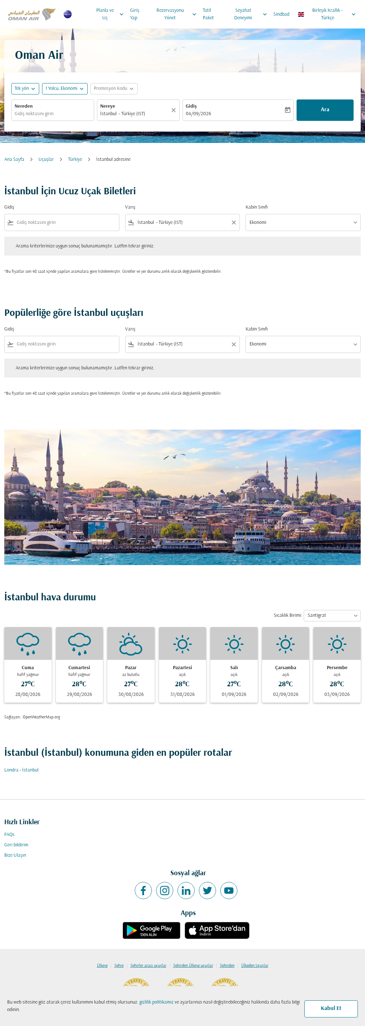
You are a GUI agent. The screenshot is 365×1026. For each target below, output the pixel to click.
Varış (130, 207)
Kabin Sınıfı (257, 207)
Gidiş (191, 106)
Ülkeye (102, 966)
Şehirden (227, 966)
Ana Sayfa (14, 159)
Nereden (24, 106)
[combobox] (53, 114)
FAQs (9, 834)
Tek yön (22, 88)
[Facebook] (143, 890)
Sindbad (281, 14)
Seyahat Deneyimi (251, 14)
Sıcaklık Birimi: (288, 615)
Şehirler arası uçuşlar (148, 966)
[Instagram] (164, 890)
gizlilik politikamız (156, 1002)
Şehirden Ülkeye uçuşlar (193, 966)
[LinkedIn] (186, 890)
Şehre (119, 966)
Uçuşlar (46, 159)
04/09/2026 (198, 114)
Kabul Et (331, 1008)
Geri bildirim (16, 845)
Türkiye (75, 159)
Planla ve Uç (110, 14)
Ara (325, 110)
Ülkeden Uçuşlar (254, 966)
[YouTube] (228, 890)
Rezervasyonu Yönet (177, 14)
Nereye (107, 106)
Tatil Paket (208, 14)
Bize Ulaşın (15, 855)
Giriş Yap (134, 14)
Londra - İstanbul (21, 770)
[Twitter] (207, 890)
